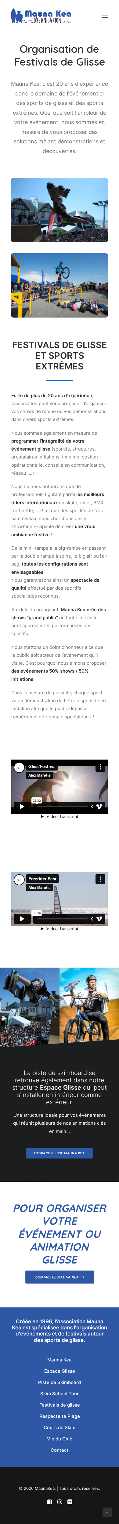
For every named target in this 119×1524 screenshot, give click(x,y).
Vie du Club (59, 1439)
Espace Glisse (59, 1371)
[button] (105, 16)
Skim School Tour (59, 1393)
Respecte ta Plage (59, 1416)
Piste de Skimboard (59, 1382)
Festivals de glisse (59, 1405)
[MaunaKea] (41, 15)
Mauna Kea (59, 1360)
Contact (60, 1450)
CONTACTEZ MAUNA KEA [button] (56, 1277)
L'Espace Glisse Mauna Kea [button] (59, 1153)
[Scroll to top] (107, 1512)
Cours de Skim (59, 1427)
